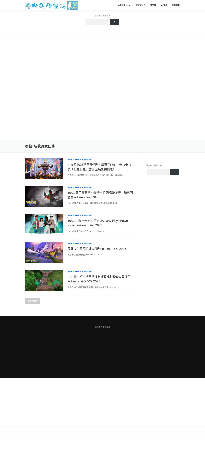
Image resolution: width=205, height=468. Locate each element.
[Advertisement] (102, 64)
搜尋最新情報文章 (102, 15)
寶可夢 (153, 5)
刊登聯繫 (176, 5)
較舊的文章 (32, 301)
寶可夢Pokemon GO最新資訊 (79, 159)
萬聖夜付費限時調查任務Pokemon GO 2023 (96, 248)
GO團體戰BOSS (124, 5)
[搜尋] (114, 22)
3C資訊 (164, 5)
